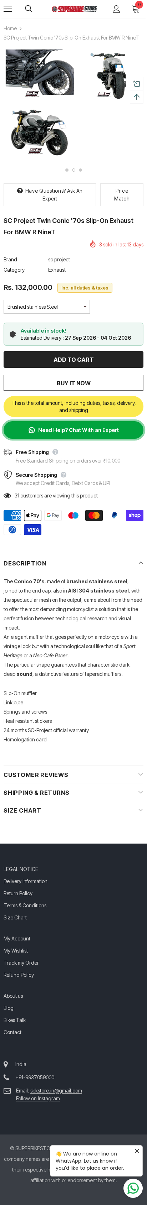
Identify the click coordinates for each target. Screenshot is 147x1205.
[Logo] (74, 8)
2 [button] (73, 170)
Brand (10, 259)
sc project (59, 259)
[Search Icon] (35, 8)
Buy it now (74, 383)
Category (14, 270)
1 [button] (67, 170)
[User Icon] (116, 9)
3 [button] (80, 170)
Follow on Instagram (38, 1098)
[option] (38, 104)
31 (17, 495)
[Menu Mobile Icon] (8, 9)
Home (10, 28)
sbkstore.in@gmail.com (56, 1090)
